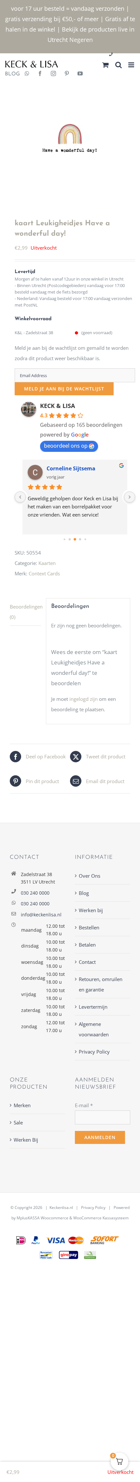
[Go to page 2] (75, 539)
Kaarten (47, 563)
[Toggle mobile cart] (105, 64)
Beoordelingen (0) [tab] (25, 611)
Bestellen (89, 927)
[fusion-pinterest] (66, 74)
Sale (18, 1122)
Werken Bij (26, 1139)
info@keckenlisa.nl (41, 914)
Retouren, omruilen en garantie (100, 984)
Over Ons (89, 875)
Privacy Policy (94, 1051)
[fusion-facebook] (40, 74)
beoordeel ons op (66, 445)
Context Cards (44, 573)
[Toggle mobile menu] (131, 64)
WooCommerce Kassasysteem (101, 1218)
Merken (22, 1105)
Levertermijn (93, 1006)
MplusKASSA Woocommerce (42, 1218)
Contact (87, 962)
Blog (84, 893)
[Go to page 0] (64, 539)
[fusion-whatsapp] (27, 74)
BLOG (10, 74)
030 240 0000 (35, 893)
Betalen (87, 944)
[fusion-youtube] (80, 74)
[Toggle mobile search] (118, 64)
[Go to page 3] (80, 539)
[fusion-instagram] (53, 74)
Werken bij (91, 910)
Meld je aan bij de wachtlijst (64, 389)
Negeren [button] (81, 40)
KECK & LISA (57, 406)
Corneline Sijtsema (71, 468)
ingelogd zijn (83, 699)
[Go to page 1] (69, 539)
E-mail (84, 1105)
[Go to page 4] (85, 539)
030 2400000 (126, 54)
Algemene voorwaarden (94, 1029)
